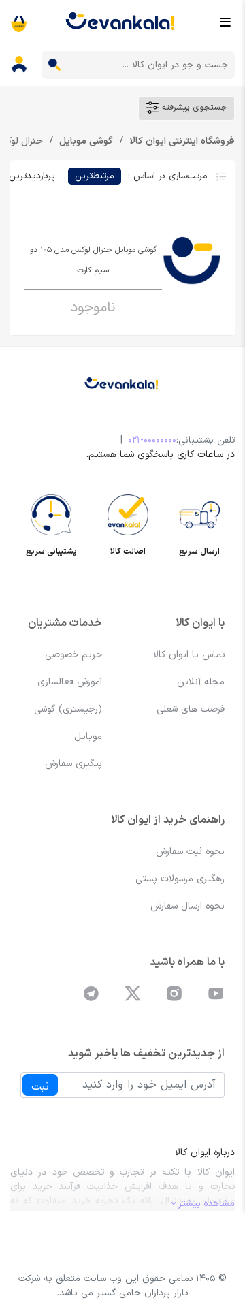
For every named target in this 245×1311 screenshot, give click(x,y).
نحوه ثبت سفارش (190, 851)
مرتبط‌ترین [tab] (94, 176)
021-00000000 (152, 440)
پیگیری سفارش (73, 764)
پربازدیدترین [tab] (31, 176)
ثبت (40, 1087)
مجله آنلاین (201, 682)
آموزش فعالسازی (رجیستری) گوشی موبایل (68, 709)
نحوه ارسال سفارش (187, 906)
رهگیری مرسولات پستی (180, 879)
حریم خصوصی (73, 655)
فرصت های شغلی (191, 709)
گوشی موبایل (84, 141)
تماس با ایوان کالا (189, 655)
